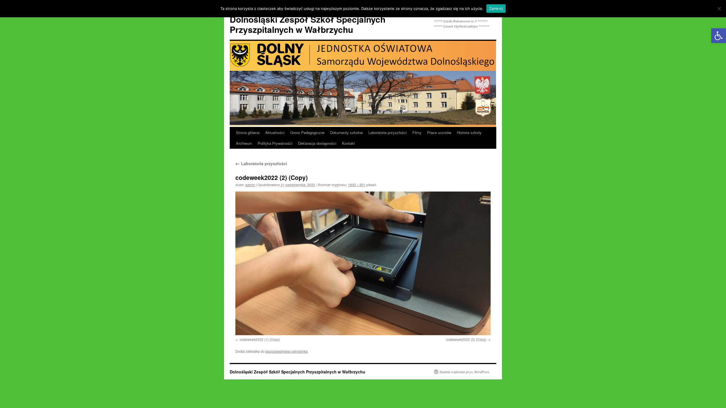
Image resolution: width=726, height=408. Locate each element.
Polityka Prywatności (275, 143)
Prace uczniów (439, 132)
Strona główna (247, 132)
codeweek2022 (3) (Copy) (466, 339)
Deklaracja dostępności (317, 143)
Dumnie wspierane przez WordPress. (465, 371)
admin (250, 184)
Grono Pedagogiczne (307, 132)
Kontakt (348, 143)
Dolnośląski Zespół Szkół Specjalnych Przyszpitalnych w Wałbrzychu (307, 24)
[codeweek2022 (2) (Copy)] (363, 263)
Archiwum (244, 143)
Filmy (416, 132)
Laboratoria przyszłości (387, 132)
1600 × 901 (357, 184)
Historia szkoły (469, 132)
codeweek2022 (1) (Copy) (260, 339)
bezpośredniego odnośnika (286, 351)
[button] (718, 35)
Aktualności (274, 132)
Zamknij (496, 8)
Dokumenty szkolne (346, 132)
